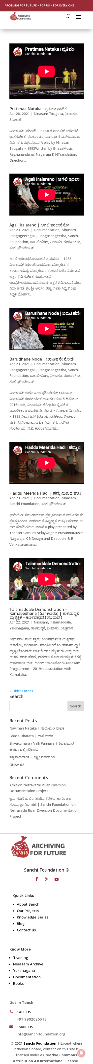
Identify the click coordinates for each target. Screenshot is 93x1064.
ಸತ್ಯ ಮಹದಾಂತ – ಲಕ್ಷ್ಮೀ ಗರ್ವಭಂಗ (32, 757)
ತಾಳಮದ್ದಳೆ (38, 628)
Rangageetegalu (22, 235)
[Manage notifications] (81, 1053)
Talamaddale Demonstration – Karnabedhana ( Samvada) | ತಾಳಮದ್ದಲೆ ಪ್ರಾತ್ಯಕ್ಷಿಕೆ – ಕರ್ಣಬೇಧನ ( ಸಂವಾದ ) (44, 613)
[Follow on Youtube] (57, 879)
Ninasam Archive (28, 963)
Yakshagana (19, 628)
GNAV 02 (16, 764)
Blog (21, 923)
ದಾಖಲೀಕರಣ (39, 241)
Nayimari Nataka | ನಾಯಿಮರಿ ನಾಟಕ (36, 728)
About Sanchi (28, 904)
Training (20, 957)
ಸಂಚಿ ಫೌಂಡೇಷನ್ (21, 247)
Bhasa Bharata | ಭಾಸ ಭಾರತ (31, 736)
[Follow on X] (47, 879)
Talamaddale (60, 622)
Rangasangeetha (52, 235)
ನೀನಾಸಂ (56, 241)
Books (18, 983)
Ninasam (69, 229)
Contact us (26, 929)
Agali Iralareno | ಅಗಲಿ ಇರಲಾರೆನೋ (39, 225)
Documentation (47, 229)
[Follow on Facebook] (37, 879)
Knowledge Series (33, 917)
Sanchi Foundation (24, 503)
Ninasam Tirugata (48, 113)
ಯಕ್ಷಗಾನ (67, 628)
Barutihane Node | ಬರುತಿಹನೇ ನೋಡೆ (41, 359)
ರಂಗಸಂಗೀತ (72, 241)
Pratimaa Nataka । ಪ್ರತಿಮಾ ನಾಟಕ (38, 108)
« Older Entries (21, 691)
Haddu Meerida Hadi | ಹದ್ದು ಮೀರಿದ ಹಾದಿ (45, 493)
